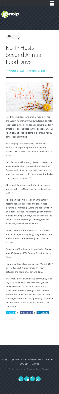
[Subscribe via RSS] (38, 378)
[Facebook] (26, 378)
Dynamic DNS (17, 359)
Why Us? (24, 363)
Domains (49, 359)
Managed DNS (34, 359)
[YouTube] (32, 378)
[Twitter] (20, 378)
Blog (4, 359)
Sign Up (35, 363)
